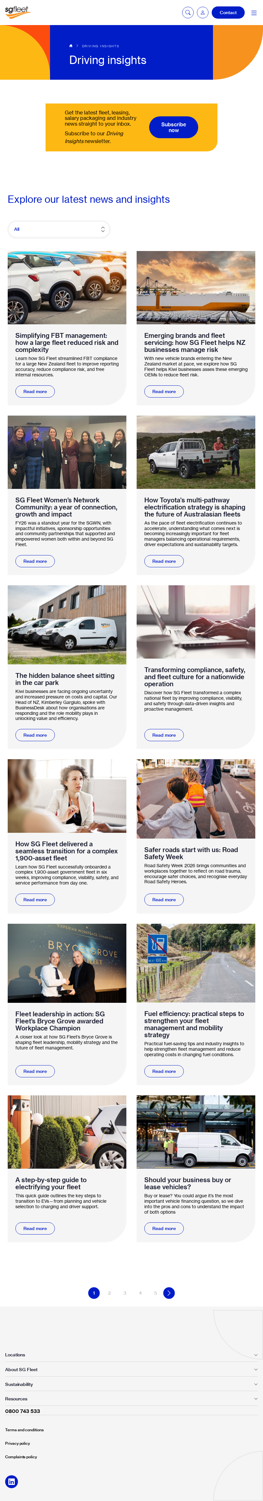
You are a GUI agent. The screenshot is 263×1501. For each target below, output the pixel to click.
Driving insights (100, 46)
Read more (35, 391)
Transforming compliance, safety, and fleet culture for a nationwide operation (194, 677)
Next (169, 1293)
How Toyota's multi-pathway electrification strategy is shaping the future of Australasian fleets (194, 507)
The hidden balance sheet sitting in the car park (65, 679)
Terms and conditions (24, 1429)
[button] (202, 12)
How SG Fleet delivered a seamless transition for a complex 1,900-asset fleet (66, 851)
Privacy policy (17, 1443)
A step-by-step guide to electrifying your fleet (51, 1183)
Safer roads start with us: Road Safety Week (191, 853)
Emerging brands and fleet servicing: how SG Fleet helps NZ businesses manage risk (195, 342)
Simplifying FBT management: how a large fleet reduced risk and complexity (66, 342)
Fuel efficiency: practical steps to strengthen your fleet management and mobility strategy (194, 1024)
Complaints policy (21, 1456)
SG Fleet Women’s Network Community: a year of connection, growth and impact (66, 507)
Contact (228, 12)
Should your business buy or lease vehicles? (187, 1183)
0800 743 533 (22, 1411)
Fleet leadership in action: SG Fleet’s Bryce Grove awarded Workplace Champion (60, 1021)
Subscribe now (173, 127)
